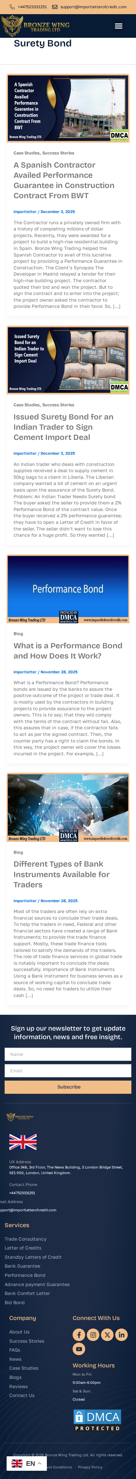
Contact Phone (23, 1184)
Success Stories (58, 152)
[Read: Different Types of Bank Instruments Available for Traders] (68, 807)
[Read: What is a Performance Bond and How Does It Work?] (68, 588)
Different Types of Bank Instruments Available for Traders (62, 874)
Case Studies (27, 152)
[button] (119, 26)
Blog (18, 633)
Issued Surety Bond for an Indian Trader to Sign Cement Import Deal (64, 427)
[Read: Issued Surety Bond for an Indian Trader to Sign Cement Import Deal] (68, 359)
